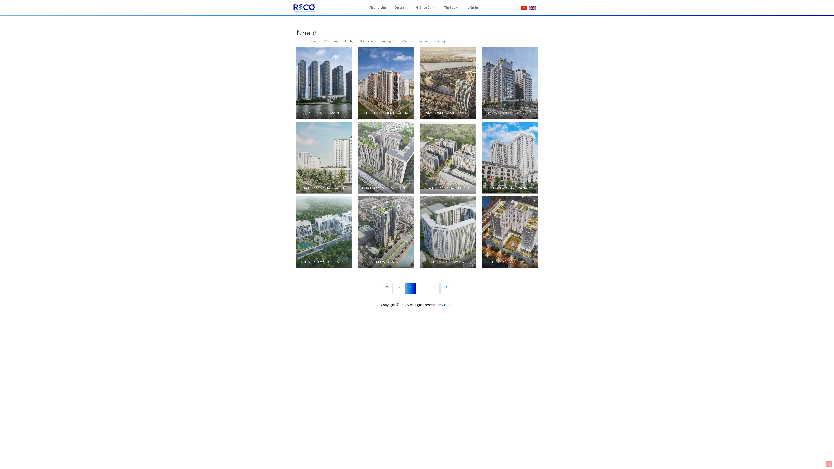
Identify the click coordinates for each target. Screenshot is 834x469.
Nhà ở (314, 41)
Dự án (399, 7)
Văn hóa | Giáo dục (415, 41)
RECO (448, 304)
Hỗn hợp (349, 41)
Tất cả (301, 41)
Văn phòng (331, 41)
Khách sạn (367, 41)
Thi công (439, 41)
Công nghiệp (388, 41)
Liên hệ (473, 7)
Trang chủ (378, 7)
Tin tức (449, 7)
